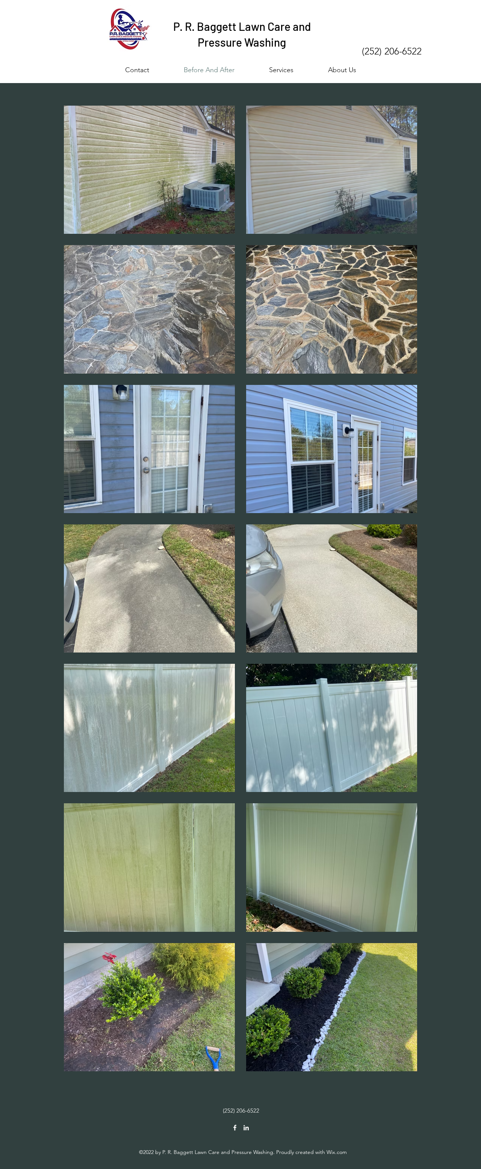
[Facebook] (235, 1127)
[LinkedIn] (246, 1127)
